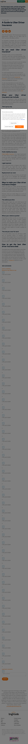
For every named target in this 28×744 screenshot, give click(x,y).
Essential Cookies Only (9, 126)
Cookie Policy (23, 119)
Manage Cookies (14, 123)
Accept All (19, 126)
